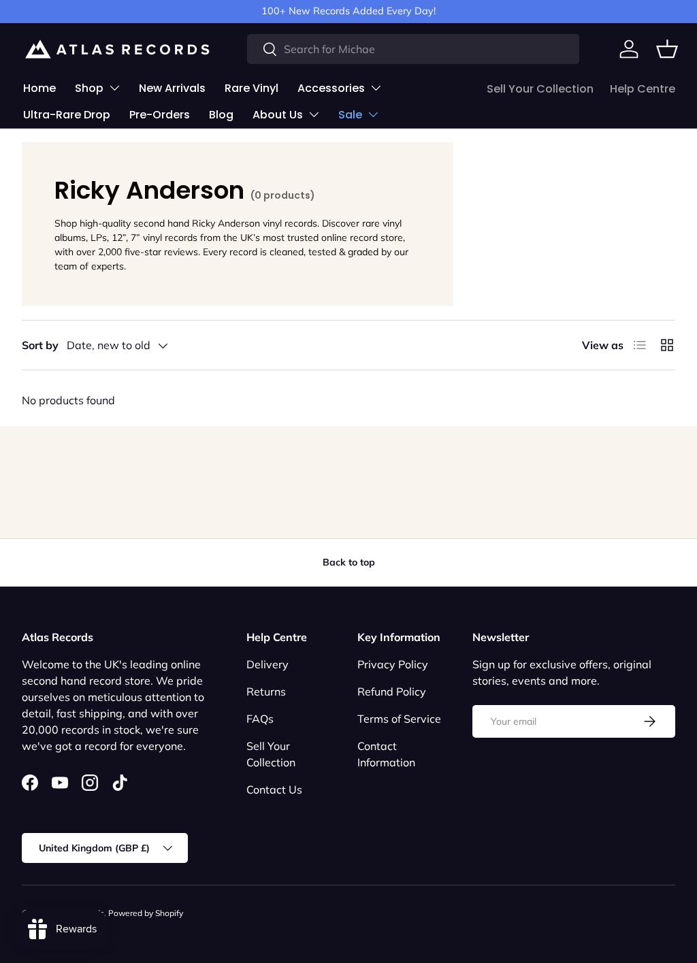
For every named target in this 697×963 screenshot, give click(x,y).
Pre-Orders (159, 115)
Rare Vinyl (251, 88)
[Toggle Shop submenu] (114, 88)
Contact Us (274, 789)
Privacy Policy (392, 664)
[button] (667, 49)
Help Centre (642, 89)
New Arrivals (172, 88)
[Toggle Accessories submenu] (376, 88)
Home (39, 88)
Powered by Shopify (145, 913)
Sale (350, 115)
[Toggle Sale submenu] (373, 114)
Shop (89, 88)
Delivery (267, 664)
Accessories (331, 88)
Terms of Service (399, 718)
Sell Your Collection (540, 89)
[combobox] (413, 49)
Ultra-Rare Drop (66, 115)
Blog (221, 115)
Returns (266, 691)
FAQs (260, 718)
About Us (278, 115)
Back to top (349, 562)
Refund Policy (391, 691)
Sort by (40, 345)
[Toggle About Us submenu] (314, 114)
